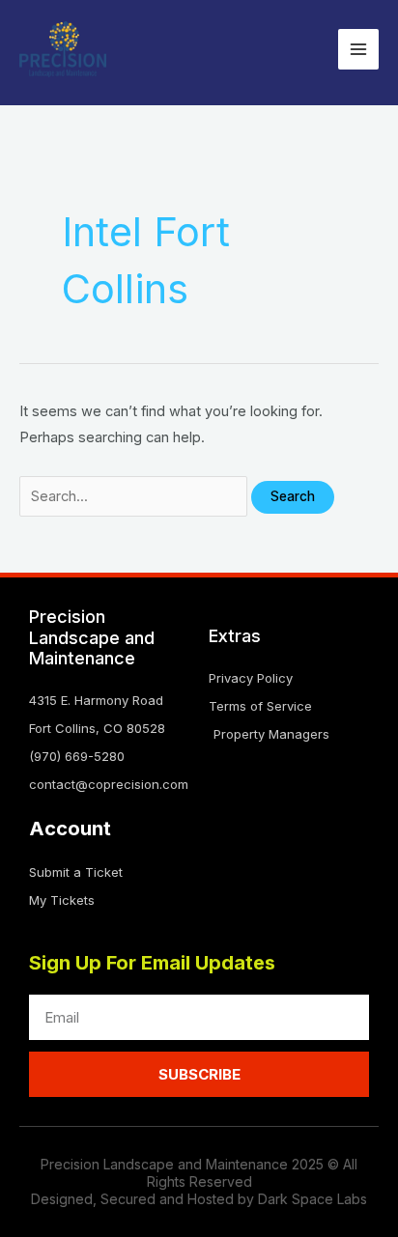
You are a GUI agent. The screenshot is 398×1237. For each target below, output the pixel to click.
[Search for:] (135, 496)
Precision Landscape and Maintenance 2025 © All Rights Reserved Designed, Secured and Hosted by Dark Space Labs (199, 1181)
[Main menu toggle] (358, 49)
